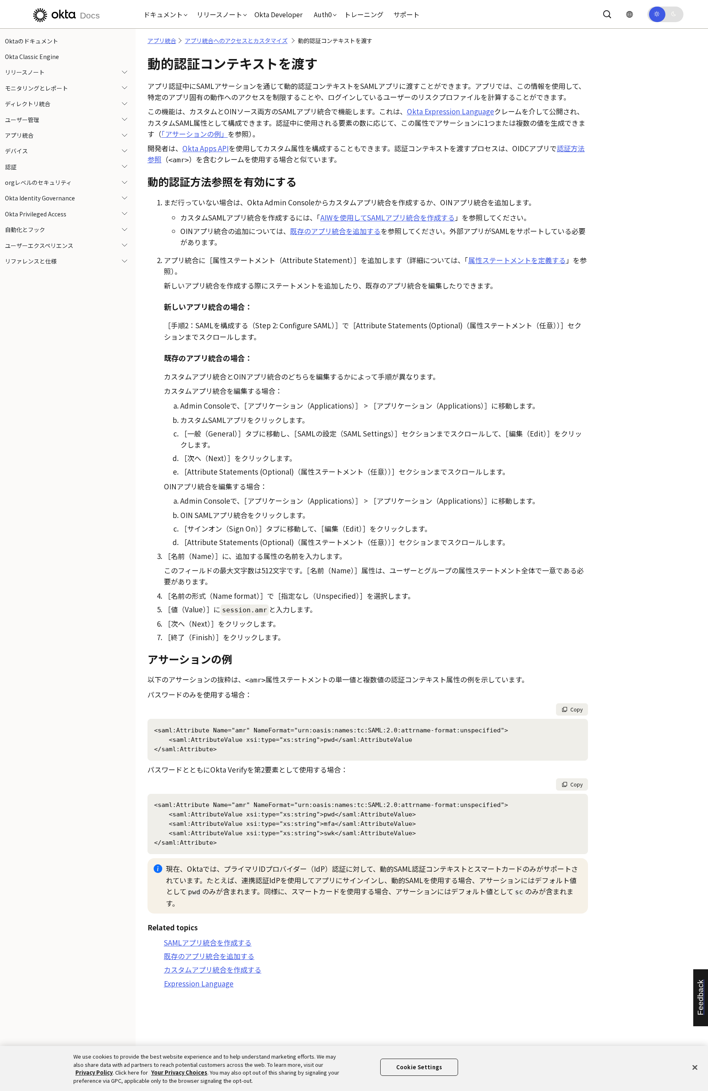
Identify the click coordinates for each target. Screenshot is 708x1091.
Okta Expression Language (450, 111)
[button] (163, 14)
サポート (406, 14)
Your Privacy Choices (179, 1072)
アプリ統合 (19, 135)
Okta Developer (278, 14)
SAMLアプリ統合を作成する (208, 942)
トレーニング (364, 14)
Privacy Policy (94, 1072)
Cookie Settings (419, 1067)
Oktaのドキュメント (31, 41)
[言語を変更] (629, 14)
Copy (576, 709)
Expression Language (199, 983)
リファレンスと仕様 (31, 261)
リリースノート (25, 72)
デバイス (16, 151)
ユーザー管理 (22, 120)
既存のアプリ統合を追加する (335, 231)
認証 (10, 167)
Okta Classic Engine (32, 56)
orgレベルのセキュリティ (38, 183)
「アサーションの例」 (194, 134)
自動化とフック (25, 230)
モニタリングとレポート (36, 88)
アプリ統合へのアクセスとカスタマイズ (236, 40)
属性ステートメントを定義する (517, 260)
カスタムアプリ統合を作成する (212, 969)
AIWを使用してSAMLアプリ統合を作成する (387, 217)
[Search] (607, 14)
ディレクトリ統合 (27, 104)
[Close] (695, 1067)
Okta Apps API (205, 148)
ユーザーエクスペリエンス (39, 245)
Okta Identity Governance (40, 198)
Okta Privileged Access (35, 214)
